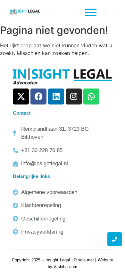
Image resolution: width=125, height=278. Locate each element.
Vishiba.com (65, 266)
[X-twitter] (21, 96)
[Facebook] (38, 96)
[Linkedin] (56, 96)
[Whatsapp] (91, 96)
